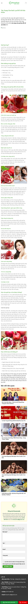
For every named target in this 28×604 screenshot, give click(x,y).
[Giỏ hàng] (26, 3)
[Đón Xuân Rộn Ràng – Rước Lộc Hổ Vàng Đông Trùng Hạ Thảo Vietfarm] (14, 394)
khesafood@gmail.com (18, 519)
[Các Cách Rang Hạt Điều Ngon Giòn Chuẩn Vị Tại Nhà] (14, 448)
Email (4, 549)
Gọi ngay (24, 602)
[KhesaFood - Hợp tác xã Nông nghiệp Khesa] (14, 3)
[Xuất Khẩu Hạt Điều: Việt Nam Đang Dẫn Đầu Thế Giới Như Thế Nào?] (14, 485)
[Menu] (2, 3)
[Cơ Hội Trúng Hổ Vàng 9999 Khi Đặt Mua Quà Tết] (14, 412)
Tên (4, 543)
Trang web (5, 555)
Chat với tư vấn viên (10, 602)
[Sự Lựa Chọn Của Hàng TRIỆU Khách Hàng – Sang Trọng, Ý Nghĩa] (14, 429)
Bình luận (5, 531)
